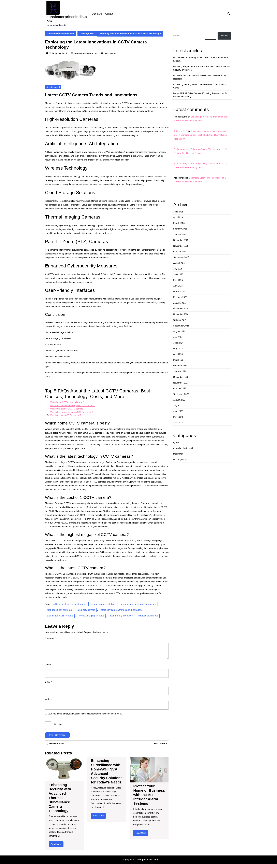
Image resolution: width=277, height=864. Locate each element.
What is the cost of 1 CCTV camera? (67, 408)
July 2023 (177, 405)
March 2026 (179, 223)
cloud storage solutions (104, 604)
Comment (50, 638)
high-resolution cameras (59, 610)
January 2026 (179, 234)
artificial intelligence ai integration (70, 604)
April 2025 (178, 285)
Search (176, 35)
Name (48, 664)
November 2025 (180, 246)
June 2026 (178, 211)
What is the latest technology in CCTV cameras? (72, 405)
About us (97, 14)
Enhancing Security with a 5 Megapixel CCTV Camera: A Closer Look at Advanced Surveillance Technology (200, 135)
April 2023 (178, 422)
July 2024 (177, 337)
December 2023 (180, 377)
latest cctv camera (86, 610)
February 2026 (180, 228)
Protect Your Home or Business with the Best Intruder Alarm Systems (149, 794)
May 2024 (178, 348)
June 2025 (178, 274)
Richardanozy (180, 149)
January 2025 (179, 303)
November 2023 (180, 382)
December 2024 (180, 308)
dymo (176, 442)
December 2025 (180, 240)
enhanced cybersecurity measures (138, 604)
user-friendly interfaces (121, 615)
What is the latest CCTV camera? (65, 415)
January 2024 (179, 371)
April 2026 (178, 217)
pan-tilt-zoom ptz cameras (60, 615)
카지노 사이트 (181, 131)
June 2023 (178, 411)
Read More (57, 845)
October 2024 (179, 320)
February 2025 (180, 297)
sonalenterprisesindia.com (60, 33)
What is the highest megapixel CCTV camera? (71, 412)
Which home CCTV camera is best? (67, 402)
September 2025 (181, 257)
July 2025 (177, 268)
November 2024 (180, 314)
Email (48, 682)
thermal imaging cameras (91, 615)
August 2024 (179, 331)
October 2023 (179, 388)
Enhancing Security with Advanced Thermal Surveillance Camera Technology (60, 798)
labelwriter (178, 453)
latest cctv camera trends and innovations (121, 610)
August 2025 (179, 263)
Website (49, 699)
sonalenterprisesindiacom (85, 53)
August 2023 (179, 400)
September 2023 (181, 394)
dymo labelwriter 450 (183, 448)
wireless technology (148, 615)
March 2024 (179, 360)
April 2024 (178, 354)
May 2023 (178, 417)
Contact (109, 14)
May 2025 (178, 280)
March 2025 (179, 291)
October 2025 (179, 251)
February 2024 (180, 365)
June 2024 (178, 343)
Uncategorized (87, 33)
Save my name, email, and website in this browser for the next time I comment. (84, 713)
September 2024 (181, 325)
